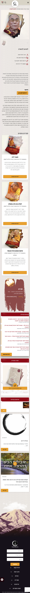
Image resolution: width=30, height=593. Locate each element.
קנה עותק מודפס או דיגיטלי (15, 388)
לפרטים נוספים (15, 176)
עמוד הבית (26, 9)
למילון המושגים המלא (12, 296)
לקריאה (4, 449)
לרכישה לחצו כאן (22, 93)
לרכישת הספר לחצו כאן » (20, 60)
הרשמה (15, 564)
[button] (2, 580)
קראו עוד (20, 296)
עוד (3, 410)
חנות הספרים (20, 9)
